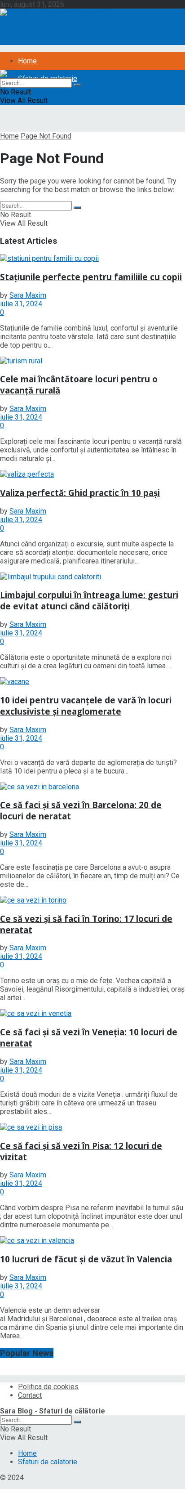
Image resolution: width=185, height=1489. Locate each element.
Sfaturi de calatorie (47, 1462)
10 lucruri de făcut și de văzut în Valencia (86, 1259)
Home (27, 61)
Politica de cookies (48, 1386)
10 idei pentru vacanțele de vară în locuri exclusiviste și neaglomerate (86, 705)
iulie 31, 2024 (21, 304)
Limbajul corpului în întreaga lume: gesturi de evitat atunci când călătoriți (89, 600)
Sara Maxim (27, 295)
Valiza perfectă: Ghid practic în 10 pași (80, 492)
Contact (30, 1395)
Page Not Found (46, 136)
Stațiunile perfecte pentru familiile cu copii (91, 276)
